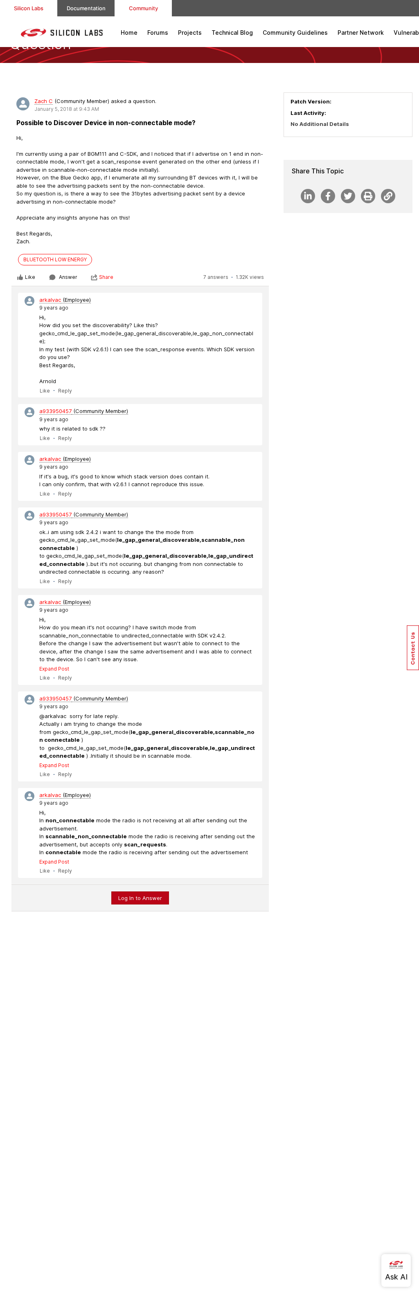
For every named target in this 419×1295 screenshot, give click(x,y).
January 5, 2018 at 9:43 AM (66, 109)
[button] (413, 647)
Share (106, 277)
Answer (68, 277)
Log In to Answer (140, 898)
